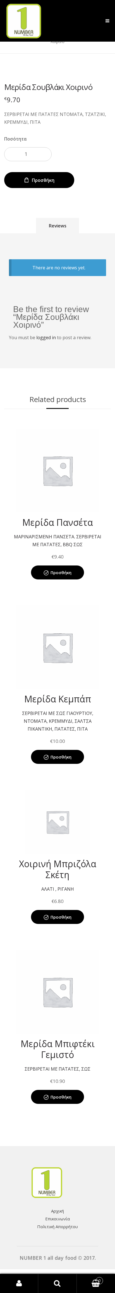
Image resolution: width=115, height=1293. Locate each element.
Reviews (57, 226)
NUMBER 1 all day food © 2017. (58, 1257)
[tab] (57, 225)
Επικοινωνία (57, 1218)
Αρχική (57, 1211)
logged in (46, 337)
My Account (19, 1283)
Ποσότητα (15, 139)
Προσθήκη (43, 180)
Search (57, 1283)
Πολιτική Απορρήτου (57, 1226)
